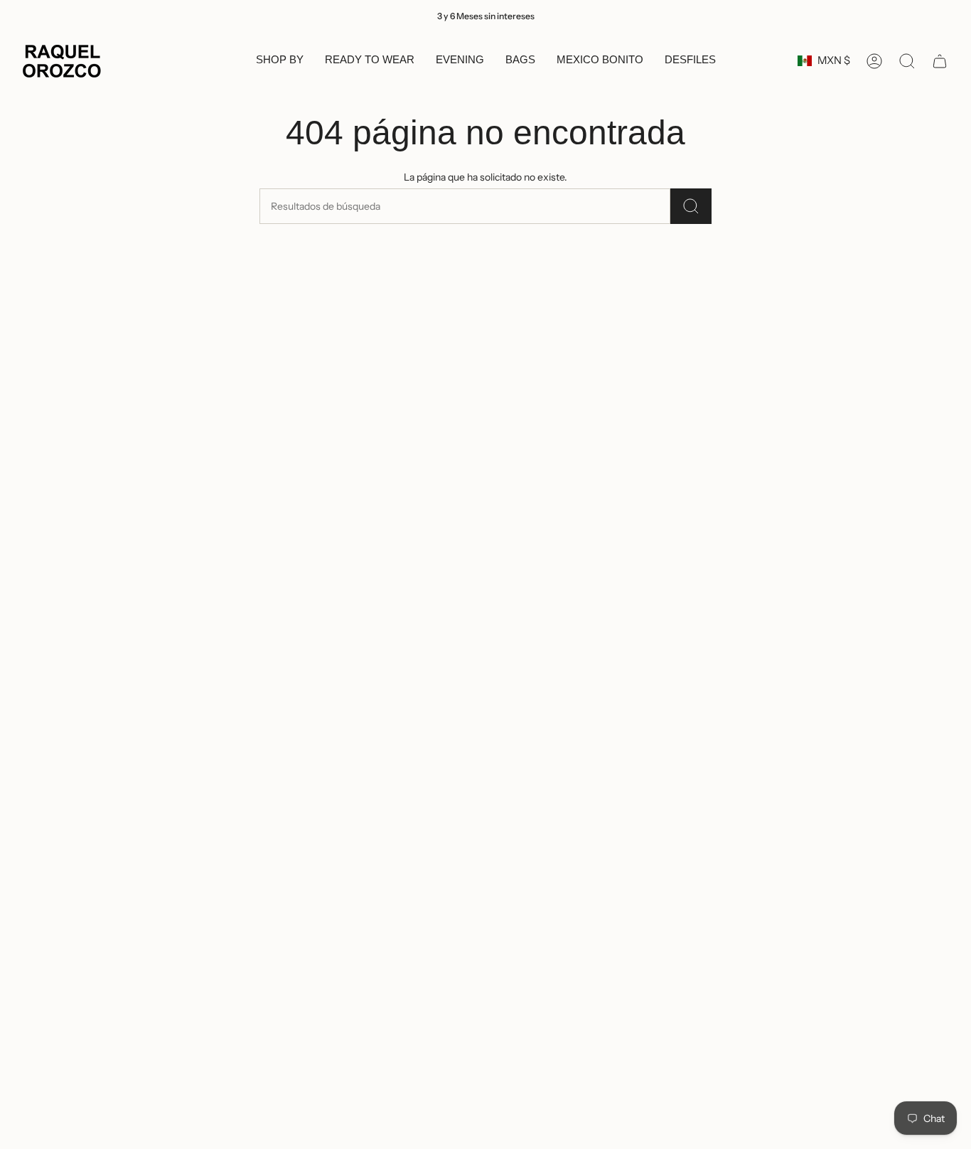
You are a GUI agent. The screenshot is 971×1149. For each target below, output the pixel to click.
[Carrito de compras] (939, 61)
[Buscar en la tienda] (691, 206)
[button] (279, 61)
